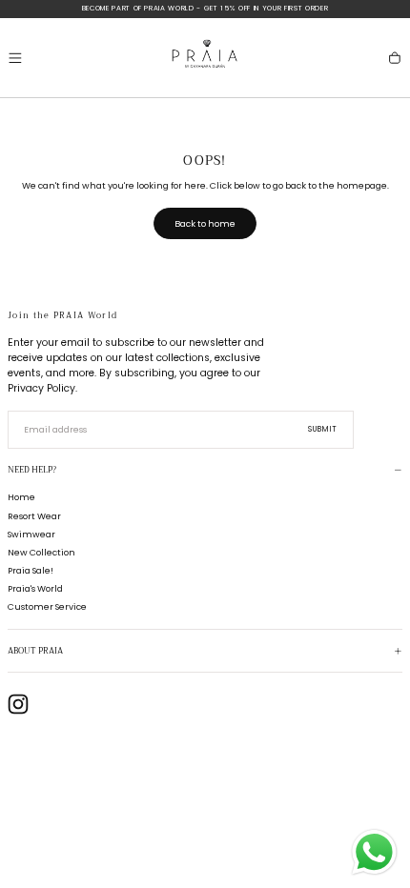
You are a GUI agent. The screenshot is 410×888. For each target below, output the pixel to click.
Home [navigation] (21, 497)
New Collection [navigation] (41, 552)
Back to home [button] (205, 223)
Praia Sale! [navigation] (30, 570)
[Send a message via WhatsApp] (374, 852)
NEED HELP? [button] (32, 470)
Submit (323, 429)
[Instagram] (18, 704)
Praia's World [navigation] (35, 588)
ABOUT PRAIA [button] (35, 651)
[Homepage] (205, 58)
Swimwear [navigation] (31, 534)
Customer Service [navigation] (47, 606)
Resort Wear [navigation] (34, 516)
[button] (15, 58)
